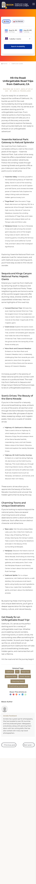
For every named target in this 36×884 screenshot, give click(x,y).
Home (5, 63)
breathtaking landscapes (18, 686)
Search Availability (18, 46)
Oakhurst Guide (17, 63)
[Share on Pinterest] (13, 694)
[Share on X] (19, 694)
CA (17, 672)
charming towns (18, 681)
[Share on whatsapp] (25, 694)
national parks (11, 676)
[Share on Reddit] (16, 694)
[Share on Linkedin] (22, 694)
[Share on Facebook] (10, 694)
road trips (25, 672)
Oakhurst (9, 672)
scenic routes (25, 676)
